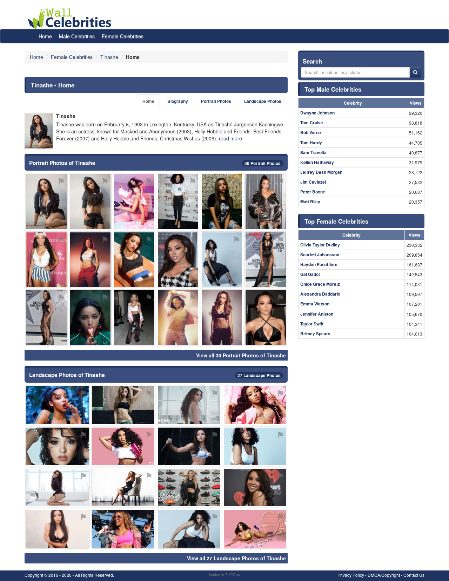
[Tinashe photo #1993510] (123, 405)
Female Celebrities (122, 36)
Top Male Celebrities (332, 89)
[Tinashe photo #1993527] (265, 201)
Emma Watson (314, 304)
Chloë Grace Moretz (320, 284)
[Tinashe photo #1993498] (123, 528)
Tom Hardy (311, 142)
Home (45, 36)
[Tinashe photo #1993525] (134, 317)
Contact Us (413, 575)
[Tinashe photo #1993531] (178, 317)
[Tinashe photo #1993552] (46, 259)
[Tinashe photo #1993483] (178, 259)
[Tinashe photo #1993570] (123, 487)
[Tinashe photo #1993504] (46, 317)
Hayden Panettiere (318, 264)
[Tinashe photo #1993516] (189, 405)
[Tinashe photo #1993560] (255, 405)
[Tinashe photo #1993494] (222, 317)
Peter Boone (312, 192)
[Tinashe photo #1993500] (222, 201)
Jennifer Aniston (316, 314)
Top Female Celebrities (336, 221)
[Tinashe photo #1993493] (134, 201)
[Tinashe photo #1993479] (57, 528)
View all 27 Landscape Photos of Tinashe (236, 558)
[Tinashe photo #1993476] (255, 487)
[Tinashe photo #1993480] (57, 405)
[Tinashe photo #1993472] (46, 201)
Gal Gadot (310, 274)
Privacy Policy (350, 575)
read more (230, 138)
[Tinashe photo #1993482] (255, 528)
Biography (177, 101)
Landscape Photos (262, 101)
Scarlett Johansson (319, 254)
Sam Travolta (313, 152)
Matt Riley (310, 201)
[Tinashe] (39, 130)
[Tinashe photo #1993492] (265, 259)
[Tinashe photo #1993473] (123, 446)
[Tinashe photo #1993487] (189, 446)
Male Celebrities (77, 36)
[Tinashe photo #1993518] (57, 446)
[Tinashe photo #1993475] (189, 528)
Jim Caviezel (313, 182)
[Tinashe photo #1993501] (265, 317)
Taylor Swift (311, 324)
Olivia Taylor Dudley (320, 245)
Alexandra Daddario (320, 294)
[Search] (415, 72)
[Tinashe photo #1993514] (178, 201)
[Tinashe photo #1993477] (90, 259)
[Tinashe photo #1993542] (189, 487)
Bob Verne (310, 132)
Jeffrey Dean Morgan (321, 172)
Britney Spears (315, 333)
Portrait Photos (216, 101)
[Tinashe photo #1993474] (90, 201)
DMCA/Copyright (384, 575)
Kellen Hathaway (317, 162)
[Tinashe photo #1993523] (90, 317)
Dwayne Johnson (317, 113)
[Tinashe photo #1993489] (255, 446)
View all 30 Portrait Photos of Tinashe (241, 355)
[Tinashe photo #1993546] (57, 487)
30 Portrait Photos (262, 163)
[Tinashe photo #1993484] (222, 259)
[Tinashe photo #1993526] (134, 259)
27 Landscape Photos (259, 375)
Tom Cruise (311, 122)
